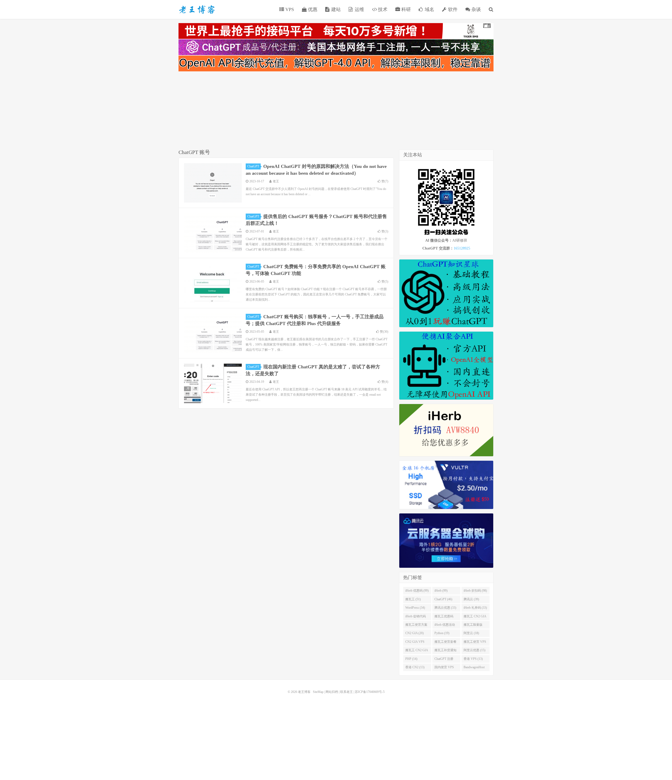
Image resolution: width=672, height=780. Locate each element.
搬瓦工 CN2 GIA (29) (475, 617)
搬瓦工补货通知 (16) (445, 651)
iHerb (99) (441, 590)
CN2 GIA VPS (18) (414, 643)
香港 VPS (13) (473, 659)
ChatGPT (253, 166)
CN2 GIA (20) (414, 633)
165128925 (462, 248)
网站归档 (332, 692)
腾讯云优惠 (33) (445, 607)
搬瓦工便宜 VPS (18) (475, 643)
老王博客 (196, 9)
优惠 (312, 9)
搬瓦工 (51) (413, 599)
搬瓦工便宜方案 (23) (416, 626)
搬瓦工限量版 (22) (473, 626)
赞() (384, 181)
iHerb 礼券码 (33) (475, 607)
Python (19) (441, 633)
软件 (452, 9)
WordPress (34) (415, 607)
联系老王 (346, 692)
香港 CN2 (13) (414, 667)
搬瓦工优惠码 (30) (443, 617)
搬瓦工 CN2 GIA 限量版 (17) (416, 651)
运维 (358, 9)
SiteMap (318, 692)
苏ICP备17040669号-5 (370, 692)
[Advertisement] (336, 111)
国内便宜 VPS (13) (444, 668)
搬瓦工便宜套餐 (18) (445, 643)
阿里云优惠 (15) (474, 650)
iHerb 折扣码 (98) (475, 590)
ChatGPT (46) (443, 599)
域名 (428, 9)
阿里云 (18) (471, 633)
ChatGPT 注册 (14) (443, 660)
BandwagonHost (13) (474, 668)
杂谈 (475, 9)
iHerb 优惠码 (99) (417, 590)
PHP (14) (411, 659)
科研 (405, 9)
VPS (289, 9)
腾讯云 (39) (471, 599)
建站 (335, 9)
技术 (382, 9)
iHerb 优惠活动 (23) (444, 626)
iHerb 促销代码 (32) (415, 617)
